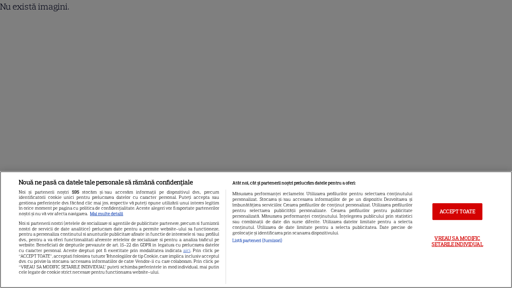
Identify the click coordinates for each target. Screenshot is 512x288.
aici (186, 250)
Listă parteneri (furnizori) (257, 240)
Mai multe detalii (106, 213)
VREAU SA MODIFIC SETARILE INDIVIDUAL (457, 241)
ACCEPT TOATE (457, 211)
